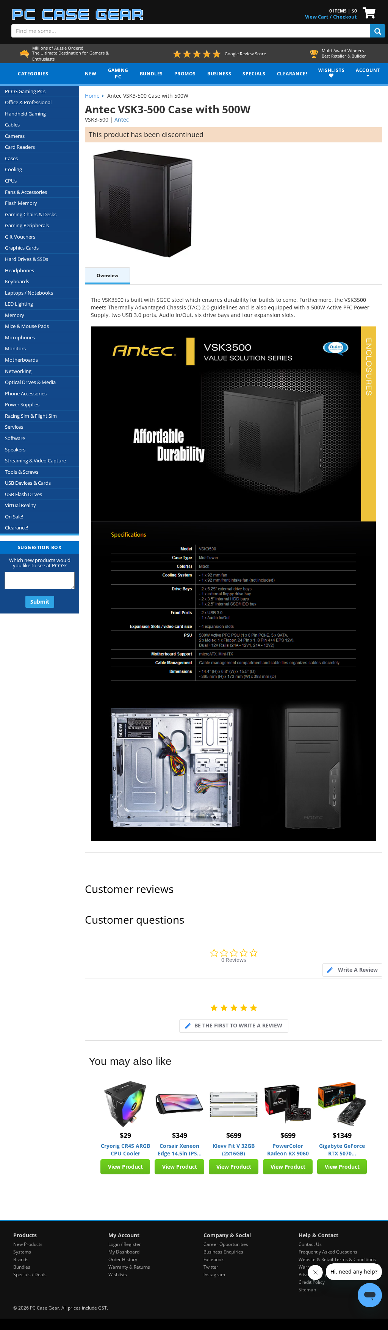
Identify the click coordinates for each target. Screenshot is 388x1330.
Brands (20, 1259)
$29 (125, 1135)
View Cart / (318, 16)
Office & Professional (28, 102)
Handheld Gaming (25, 113)
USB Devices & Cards (28, 482)
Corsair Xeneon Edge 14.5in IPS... (180, 1149)
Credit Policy (312, 1282)
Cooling (13, 169)
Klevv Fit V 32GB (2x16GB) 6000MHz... (234, 1149)
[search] (377, 30)
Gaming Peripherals (27, 225)
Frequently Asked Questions (328, 1252)
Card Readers (20, 147)
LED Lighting (19, 303)
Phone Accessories (26, 393)
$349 (179, 1135)
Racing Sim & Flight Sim (31, 415)
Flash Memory (21, 203)
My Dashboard (123, 1252)
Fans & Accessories (26, 192)
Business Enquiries (223, 1252)
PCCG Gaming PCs (25, 91)
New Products (27, 1244)
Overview (107, 275)
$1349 (342, 1135)
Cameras (15, 136)
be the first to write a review (238, 1025)
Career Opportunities (225, 1244)
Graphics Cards (22, 247)
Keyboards (17, 281)
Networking (18, 371)
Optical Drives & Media (30, 382)
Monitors (15, 348)
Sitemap (307, 1289)
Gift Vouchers (20, 236)
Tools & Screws (21, 471)
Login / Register (124, 1244)
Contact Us (310, 1244)
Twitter (210, 1267)
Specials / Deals (30, 1274)
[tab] (352, 970)
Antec (121, 119)
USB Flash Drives (23, 494)
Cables (12, 124)
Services (14, 426)
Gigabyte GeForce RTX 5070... (342, 1149)
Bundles (21, 1267)
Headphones (19, 270)
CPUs (11, 180)
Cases (11, 158)
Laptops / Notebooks (29, 292)
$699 (233, 1135)
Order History (122, 1259)
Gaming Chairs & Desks (30, 214)
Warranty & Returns (129, 1267)
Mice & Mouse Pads (27, 326)
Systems (22, 1252)
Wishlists (117, 1274)
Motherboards (21, 359)
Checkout (345, 16)
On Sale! (14, 516)
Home (92, 95)
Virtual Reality (20, 505)
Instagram (214, 1274)
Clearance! (16, 527)
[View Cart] (367, 12)
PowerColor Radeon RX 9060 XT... (288, 1149)
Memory (14, 315)
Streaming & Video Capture (35, 460)
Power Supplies (22, 404)
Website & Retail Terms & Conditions (337, 1259)
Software (15, 438)
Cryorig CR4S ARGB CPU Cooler (125, 1149)
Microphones (20, 337)
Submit (39, 601)
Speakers (15, 449)
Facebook (213, 1259)
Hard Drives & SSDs (26, 259)
